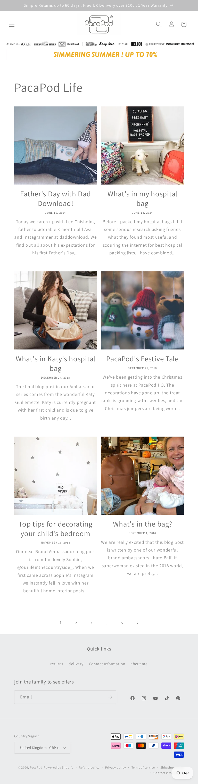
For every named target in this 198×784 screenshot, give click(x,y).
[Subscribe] (110, 697)
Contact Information (107, 663)
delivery (76, 663)
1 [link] (61, 622)
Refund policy (89, 767)
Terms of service (143, 767)
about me (138, 663)
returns (56, 663)
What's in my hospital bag (142, 198)
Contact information (168, 773)
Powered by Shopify (58, 767)
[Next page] (137, 622)
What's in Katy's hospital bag (55, 363)
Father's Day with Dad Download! (55, 198)
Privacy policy (115, 767)
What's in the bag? (142, 524)
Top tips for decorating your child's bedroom (56, 528)
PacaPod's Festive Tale (142, 358)
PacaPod (36, 767)
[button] (12, 24)
